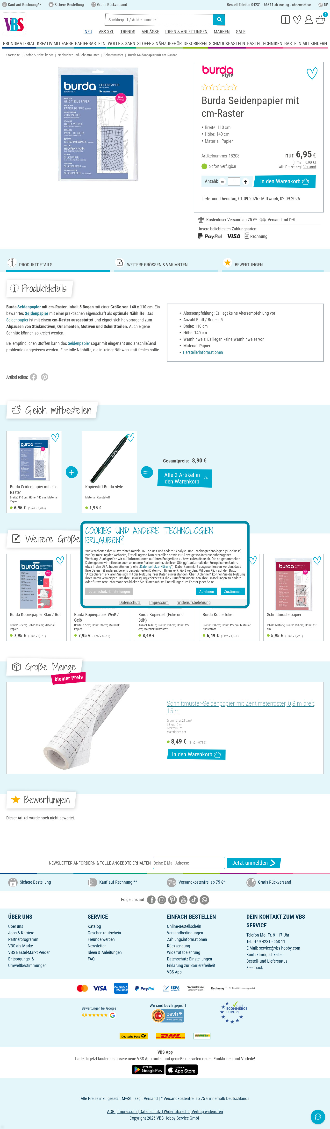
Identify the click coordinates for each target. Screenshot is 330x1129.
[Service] (285, 19)
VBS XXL (106, 32)
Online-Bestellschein (184, 926)
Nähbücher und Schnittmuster (78, 55)
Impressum (159, 602)
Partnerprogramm (23, 939)
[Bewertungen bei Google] (99, 1012)
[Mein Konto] (309, 19)
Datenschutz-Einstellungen (189, 958)
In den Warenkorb (280, 181)
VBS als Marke (20, 945)
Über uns (15, 926)
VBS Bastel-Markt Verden (29, 952)
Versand (309, 167)
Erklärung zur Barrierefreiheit (191, 965)
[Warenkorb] (320, 19)
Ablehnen (206, 591)
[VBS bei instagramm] (162, 899)
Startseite (13, 55)
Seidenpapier (29, 306)
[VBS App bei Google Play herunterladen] (148, 1069)
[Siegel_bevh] (167, 1015)
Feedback (254, 967)
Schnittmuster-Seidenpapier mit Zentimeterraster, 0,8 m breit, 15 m (241, 707)
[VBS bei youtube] (183, 899)
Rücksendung (178, 945)
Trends (127, 32)
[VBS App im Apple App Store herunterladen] (181, 1069)
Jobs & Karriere (21, 932)
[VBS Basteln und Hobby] (14, 24)
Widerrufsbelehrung (183, 952)
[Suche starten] (219, 20)
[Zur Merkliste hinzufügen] (312, 73)
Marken (222, 32)
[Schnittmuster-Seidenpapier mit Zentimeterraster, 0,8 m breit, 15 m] (86, 727)
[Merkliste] (297, 19)
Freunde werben (101, 939)
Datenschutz (130, 602)
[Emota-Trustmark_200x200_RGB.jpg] (233, 1012)
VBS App (174, 971)
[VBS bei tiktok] (194, 899)
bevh (168, 1005)
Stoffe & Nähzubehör (38, 55)
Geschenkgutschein (104, 932)
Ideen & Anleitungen (186, 32)
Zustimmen (233, 591)
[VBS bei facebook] (151, 899)
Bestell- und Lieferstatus (266, 961)
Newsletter (97, 945)
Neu (88, 32)
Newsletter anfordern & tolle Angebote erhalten (100, 863)
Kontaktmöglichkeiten (265, 954)
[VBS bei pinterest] (172, 899)
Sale (240, 32)
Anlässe (150, 32)
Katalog (94, 926)
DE (326, 5)
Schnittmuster (113, 55)
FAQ (91, 958)
